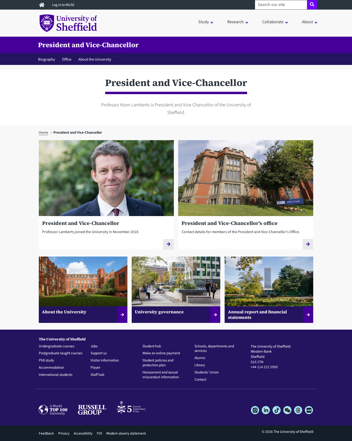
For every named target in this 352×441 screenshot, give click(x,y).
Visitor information (105, 360)
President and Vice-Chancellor (88, 44)
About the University (94, 59)
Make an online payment (161, 353)
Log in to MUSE (63, 4)
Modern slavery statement (126, 433)
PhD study (46, 360)
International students (55, 374)
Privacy (63, 433)
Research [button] (235, 22)
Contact (200, 379)
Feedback (46, 433)
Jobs (94, 346)
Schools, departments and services (214, 349)
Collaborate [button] (273, 22)
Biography (46, 59)
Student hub (151, 346)
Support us (99, 353)
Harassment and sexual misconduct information (160, 375)
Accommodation (51, 367)
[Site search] (312, 4)
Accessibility (83, 433)
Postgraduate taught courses (60, 353)
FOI (99, 433)
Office (66, 59)
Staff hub (97, 374)
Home (43, 132)
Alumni (199, 358)
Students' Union (206, 372)
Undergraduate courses (56, 346)
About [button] (307, 22)
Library (199, 365)
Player (95, 367)
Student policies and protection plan (157, 363)
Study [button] (203, 22)
